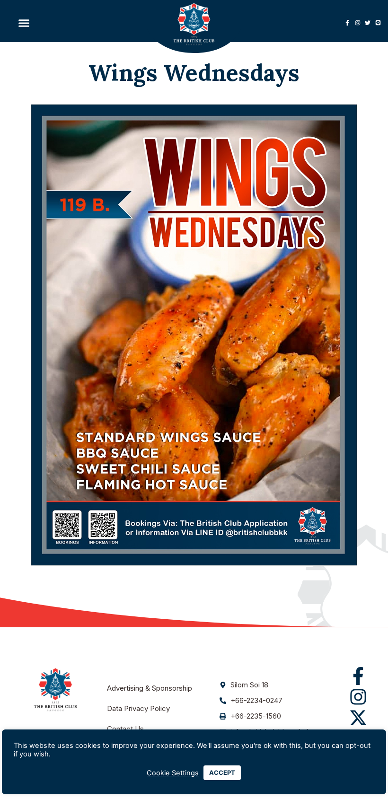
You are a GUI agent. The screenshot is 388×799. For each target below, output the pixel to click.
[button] (24, 23)
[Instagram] (357, 22)
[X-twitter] (358, 718)
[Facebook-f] (347, 22)
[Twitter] (367, 22)
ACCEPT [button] (222, 772)
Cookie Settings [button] (173, 773)
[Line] (378, 22)
